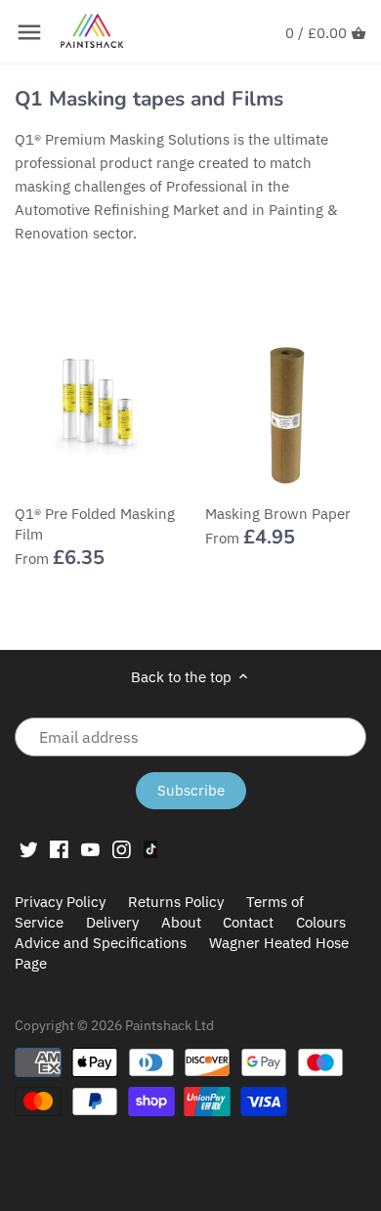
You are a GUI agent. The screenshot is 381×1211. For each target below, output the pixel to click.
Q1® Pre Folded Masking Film (95, 523)
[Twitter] (29, 848)
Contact (248, 922)
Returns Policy (176, 901)
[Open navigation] (29, 32)
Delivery (112, 922)
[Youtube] (90, 848)
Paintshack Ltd (169, 1025)
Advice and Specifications (102, 942)
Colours (321, 922)
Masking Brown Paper (278, 513)
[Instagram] (121, 848)
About (181, 922)
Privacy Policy (60, 901)
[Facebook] (59, 848)
